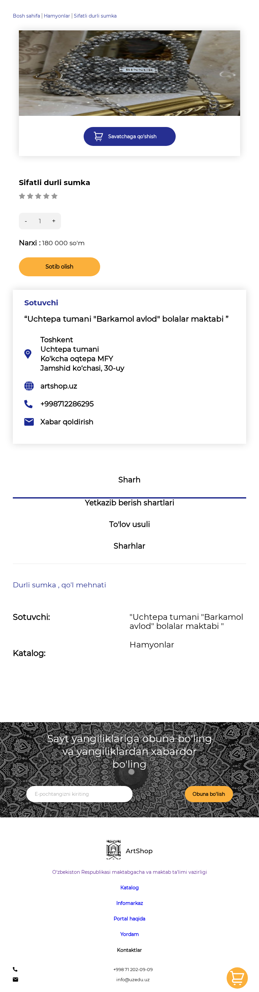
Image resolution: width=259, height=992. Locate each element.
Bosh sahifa (26, 16)
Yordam (129, 934)
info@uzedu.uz (133, 979)
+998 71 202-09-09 (133, 969)
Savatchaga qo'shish (132, 136)
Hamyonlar (57, 16)
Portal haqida (129, 919)
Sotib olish (60, 266)
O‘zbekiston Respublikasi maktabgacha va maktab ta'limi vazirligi (129, 872)
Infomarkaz (129, 903)
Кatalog (129, 888)
